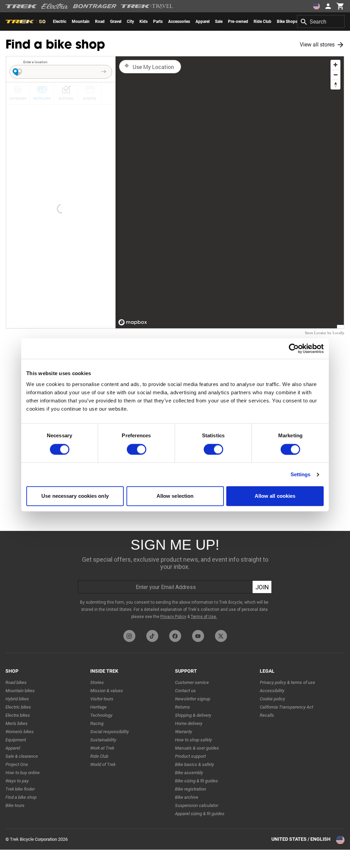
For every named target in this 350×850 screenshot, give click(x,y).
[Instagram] (129, 636)
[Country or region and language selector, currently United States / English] (316, 6)
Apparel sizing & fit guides (200, 813)
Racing (97, 723)
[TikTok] (152, 636)
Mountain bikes (20, 690)
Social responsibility (109, 731)
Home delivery (188, 723)
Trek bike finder (20, 789)
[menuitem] (59, 21)
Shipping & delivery (193, 715)
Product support (190, 756)
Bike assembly (189, 772)
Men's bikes (16, 723)
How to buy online (22, 772)
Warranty (183, 731)
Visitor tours (101, 698)
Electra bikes (17, 715)
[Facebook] (175, 636)
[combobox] (321, 21)
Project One (16, 764)
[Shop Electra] (55, 6)
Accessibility (272, 690)
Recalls (267, 715)
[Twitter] (221, 636)
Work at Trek (102, 748)
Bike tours (15, 805)
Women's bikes (19, 731)
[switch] (136, 449)
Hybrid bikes (17, 698)
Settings (301, 474)
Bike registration (190, 789)
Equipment (15, 739)
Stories (97, 682)
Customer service (192, 682)
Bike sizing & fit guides (196, 780)
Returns (182, 707)
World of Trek (103, 764)
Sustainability (103, 739)
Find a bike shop (21, 797)
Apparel (12, 748)
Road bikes (16, 682)
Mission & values (106, 690)
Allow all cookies (275, 496)
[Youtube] (198, 636)
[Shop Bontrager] (95, 6)
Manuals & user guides (197, 748)
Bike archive (186, 797)
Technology (101, 715)
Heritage (98, 707)
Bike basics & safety (194, 764)
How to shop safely (193, 739)
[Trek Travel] (147, 6)
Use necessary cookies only (75, 496)
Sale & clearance (21, 756)
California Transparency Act (286, 707)
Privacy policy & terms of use (287, 682)
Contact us (185, 690)
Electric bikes (18, 707)
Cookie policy (272, 698)
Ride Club (99, 756)
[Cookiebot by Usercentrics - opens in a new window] (294, 348)
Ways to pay (17, 780)
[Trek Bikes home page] (21, 6)
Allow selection (175, 496)
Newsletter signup (192, 698)
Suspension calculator (196, 805)
